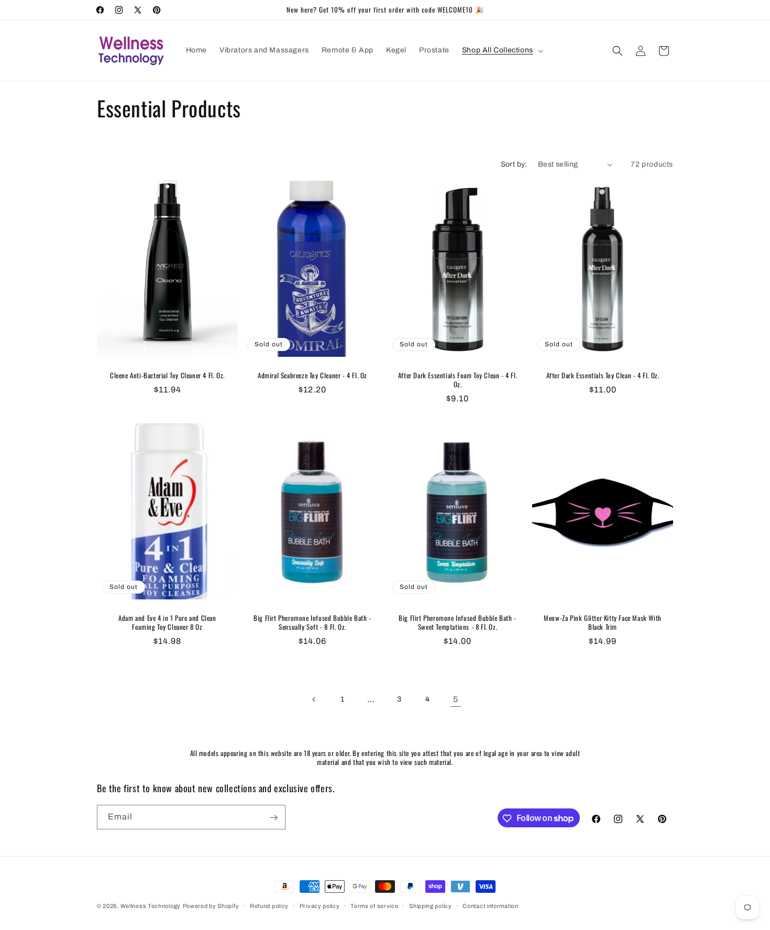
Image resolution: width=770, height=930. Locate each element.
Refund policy (269, 905)
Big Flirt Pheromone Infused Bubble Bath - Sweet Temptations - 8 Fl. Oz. (457, 622)
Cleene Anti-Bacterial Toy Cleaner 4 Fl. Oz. (167, 375)
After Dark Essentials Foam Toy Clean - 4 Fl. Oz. (457, 380)
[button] (501, 50)
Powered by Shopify (211, 906)
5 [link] (455, 699)
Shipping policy (430, 905)
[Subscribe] (273, 817)
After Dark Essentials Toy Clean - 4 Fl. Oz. (602, 375)
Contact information (490, 905)
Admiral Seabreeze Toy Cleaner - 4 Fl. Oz (312, 375)
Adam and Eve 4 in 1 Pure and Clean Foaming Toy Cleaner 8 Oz (167, 622)
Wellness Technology (150, 906)
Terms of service (374, 905)
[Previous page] (314, 699)
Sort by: (514, 164)
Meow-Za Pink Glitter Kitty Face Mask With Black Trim (603, 622)
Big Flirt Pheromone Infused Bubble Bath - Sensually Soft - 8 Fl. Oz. (312, 622)
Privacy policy (320, 905)
